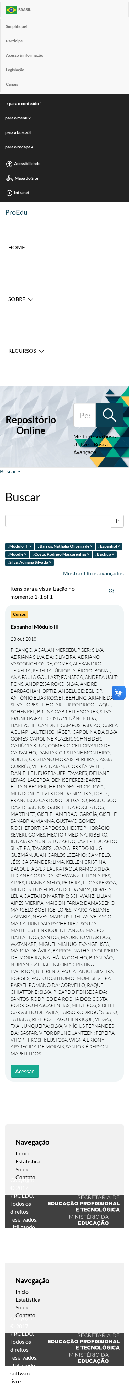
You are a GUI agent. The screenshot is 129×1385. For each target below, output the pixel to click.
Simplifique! (17, 26)
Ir (117, 521)
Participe (14, 40)
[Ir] (109, 415)
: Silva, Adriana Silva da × (29, 562)
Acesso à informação (24, 55)
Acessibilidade (27, 163)
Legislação (15, 69)
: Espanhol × (109, 546)
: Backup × (104, 554)
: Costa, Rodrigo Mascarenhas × (61, 554)
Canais (12, 84)
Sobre (16, 299)
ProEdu (16, 212)
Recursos (22, 350)
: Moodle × (17, 554)
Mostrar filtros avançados (93, 573)
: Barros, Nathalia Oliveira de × (65, 546)
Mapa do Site (26, 178)
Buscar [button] (8, 471)
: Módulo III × (20, 546)
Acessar (24, 1071)
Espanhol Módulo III (35, 626)
